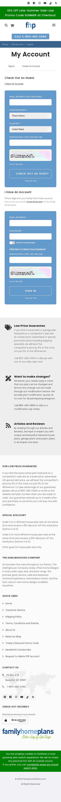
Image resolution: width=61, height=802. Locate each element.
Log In (30, 44)
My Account (17, 44)
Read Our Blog (13, 636)
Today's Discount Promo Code (22, 643)
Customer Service (15, 610)
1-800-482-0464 (16, 686)
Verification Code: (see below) (26, 254)
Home (5, 44)
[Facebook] (34, 3)
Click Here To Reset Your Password (27, 249)
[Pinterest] (28, 3)
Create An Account (31, 66)
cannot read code (16, 164)
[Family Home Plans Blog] (56, 3)
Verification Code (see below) (25, 137)
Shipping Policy (13, 616)
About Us (10, 629)
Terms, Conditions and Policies (22, 623)
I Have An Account (14, 83)
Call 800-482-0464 (30, 36)
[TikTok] (50, 3)
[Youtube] (45, 3)
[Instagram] (39, 3)
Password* (15, 231)
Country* (14, 123)
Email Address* (17, 217)
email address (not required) (25, 96)
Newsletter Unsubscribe (18, 649)
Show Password (25, 242)
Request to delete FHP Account (22, 656)
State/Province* (18, 110)
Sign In (11, 66)
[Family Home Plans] (30, 25)
